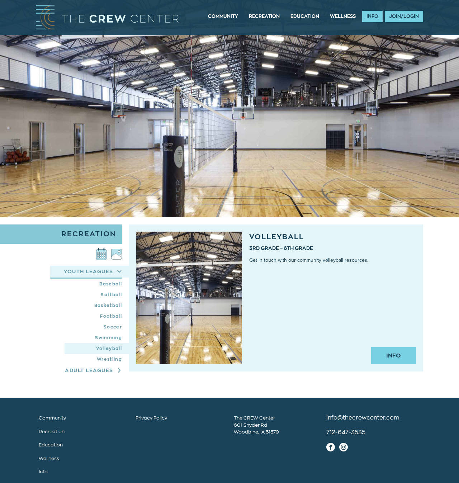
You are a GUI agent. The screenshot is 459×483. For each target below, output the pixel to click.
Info (372, 16)
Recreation (264, 16)
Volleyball (109, 348)
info (393, 356)
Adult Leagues (89, 370)
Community (223, 16)
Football (111, 316)
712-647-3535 (345, 432)
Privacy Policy (151, 418)
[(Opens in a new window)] (101, 254)
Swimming (108, 338)
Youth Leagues (88, 271)
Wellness (343, 16)
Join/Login (404, 16)
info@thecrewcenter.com (362, 418)
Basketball (108, 305)
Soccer (113, 327)
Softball (111, 295)
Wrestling (109, 359)
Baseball (110, 284)
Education (304, 16)
